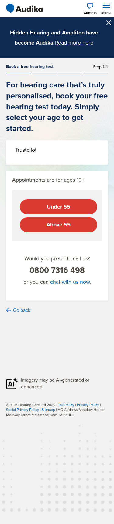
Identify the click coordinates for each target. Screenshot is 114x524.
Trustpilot (25, 150)
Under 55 (58, 207)
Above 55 (59, 225)
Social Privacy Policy (22, 409)
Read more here (74, 42)
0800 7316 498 (57, 270)
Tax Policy (66, 404)
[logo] (24, 8)
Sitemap (48, 409)
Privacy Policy (88, 404)
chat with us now (70, 282)
